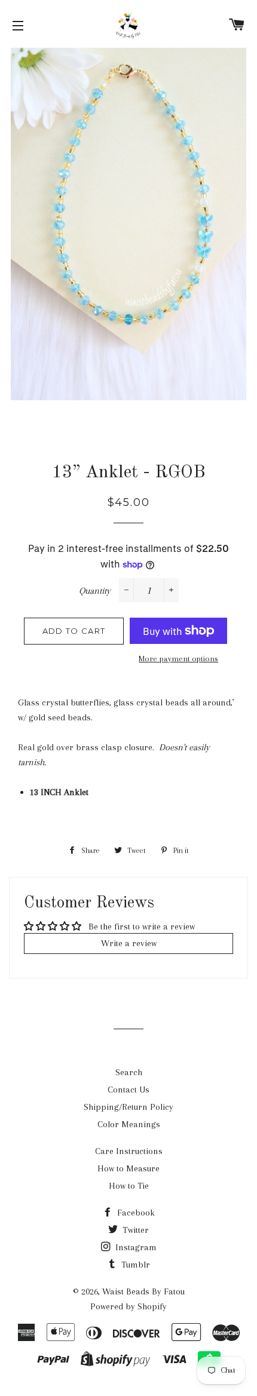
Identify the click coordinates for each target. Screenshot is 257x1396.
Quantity (95, 590)
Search (128, 1072)
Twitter (134, 1230)
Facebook (135, 1212)
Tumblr (134, 1264)
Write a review (129, 943)
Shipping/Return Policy (128, 1107)
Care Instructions (129, 1151)
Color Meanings (128, 1124)
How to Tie (129, 1185)
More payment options (178, 658)
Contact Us (128, 1089)
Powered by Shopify (128, 1306)
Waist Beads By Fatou (143, 1291)
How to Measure (128, 1168)
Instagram (135, 1247)
